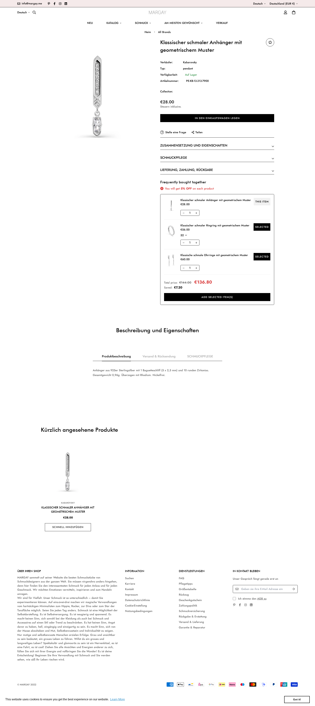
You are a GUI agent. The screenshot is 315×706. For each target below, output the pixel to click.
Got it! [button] (297, 699)
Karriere (130, 584)
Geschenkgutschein (190, 600)
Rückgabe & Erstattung (193, 617)
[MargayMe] (157, 12)
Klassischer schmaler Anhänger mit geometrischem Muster (67, 509)
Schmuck (141, 23)
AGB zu (262, 599)
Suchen (129, 578)
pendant (188, 69)
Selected (262, 227)
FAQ (181, 578)
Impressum (131, 595)
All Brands (164, 32)
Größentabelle (187, 589)
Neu (90, 23)
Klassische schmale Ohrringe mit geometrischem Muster (214, 255)
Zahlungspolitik (188, 606)
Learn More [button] (117, 699)
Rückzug (184, 595)
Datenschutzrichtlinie (137, 600)
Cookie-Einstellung (136, 606)
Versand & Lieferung (191, 622)
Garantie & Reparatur (192, 627)
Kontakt (129, 589)
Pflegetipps (185, 584)
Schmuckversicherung (192, 611)
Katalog (112, 23)
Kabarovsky (190, 62)
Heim (148, 32)
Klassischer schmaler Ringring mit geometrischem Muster (214, 225)
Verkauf (222, 23)
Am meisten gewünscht (182, 23)
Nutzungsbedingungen (138, 611)
